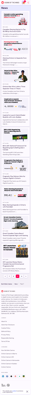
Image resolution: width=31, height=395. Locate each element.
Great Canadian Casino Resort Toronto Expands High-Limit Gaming (15, 234)
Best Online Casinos (6, 284)
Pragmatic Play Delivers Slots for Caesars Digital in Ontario (14, 177)
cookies (14, 391)
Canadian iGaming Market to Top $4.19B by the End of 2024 (14, 30)
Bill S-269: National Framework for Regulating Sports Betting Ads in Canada (15, 148)
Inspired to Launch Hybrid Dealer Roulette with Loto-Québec (14, 116)
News (16, 284)
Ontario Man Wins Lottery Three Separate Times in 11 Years (14, 87)
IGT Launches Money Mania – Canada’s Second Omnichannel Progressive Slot (13, 264)
